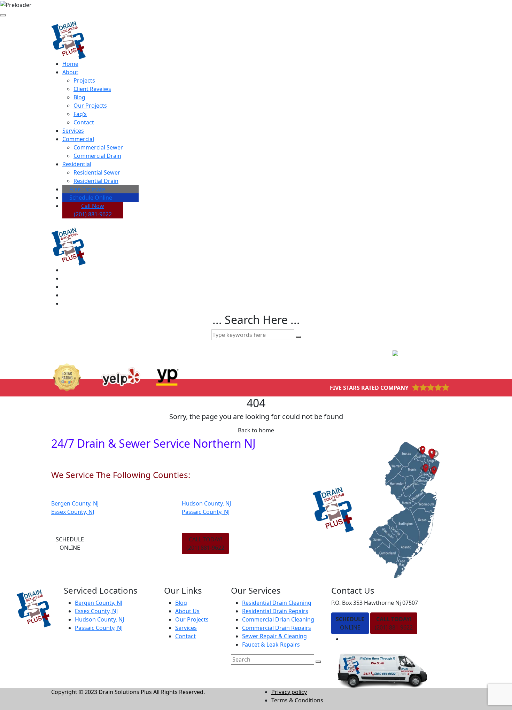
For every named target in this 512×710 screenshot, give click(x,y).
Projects (84, 80)
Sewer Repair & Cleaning (274, 636)
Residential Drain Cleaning (276, 603)
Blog (79, 97)
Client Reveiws (92, 89)
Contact (83, 122)
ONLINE (350, 623)
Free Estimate (87, 189)
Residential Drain (95, 181)
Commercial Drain (97, 156)
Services (73, 130)
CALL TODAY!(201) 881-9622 (205, 543)
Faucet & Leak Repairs (271, 644)
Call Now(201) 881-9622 (93, 210)
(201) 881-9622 (394, 623)
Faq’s (80, 114)
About (70, 72)
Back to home (256, 430)
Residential (76, 164)
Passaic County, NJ (206, 512)
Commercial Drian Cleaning (278, 619)
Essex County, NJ (72, 512)
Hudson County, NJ (206, 503)
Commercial (78, 139)
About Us (187, 611)
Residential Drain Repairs (275, 611)
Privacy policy (289, 692)
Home (70, 64)
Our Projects (90, 105)
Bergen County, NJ (75, 503)
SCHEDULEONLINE (70, 543)
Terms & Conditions (297, 700)
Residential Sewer (96, 172)
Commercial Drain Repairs (276, 628)
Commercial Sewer (98, 147)
